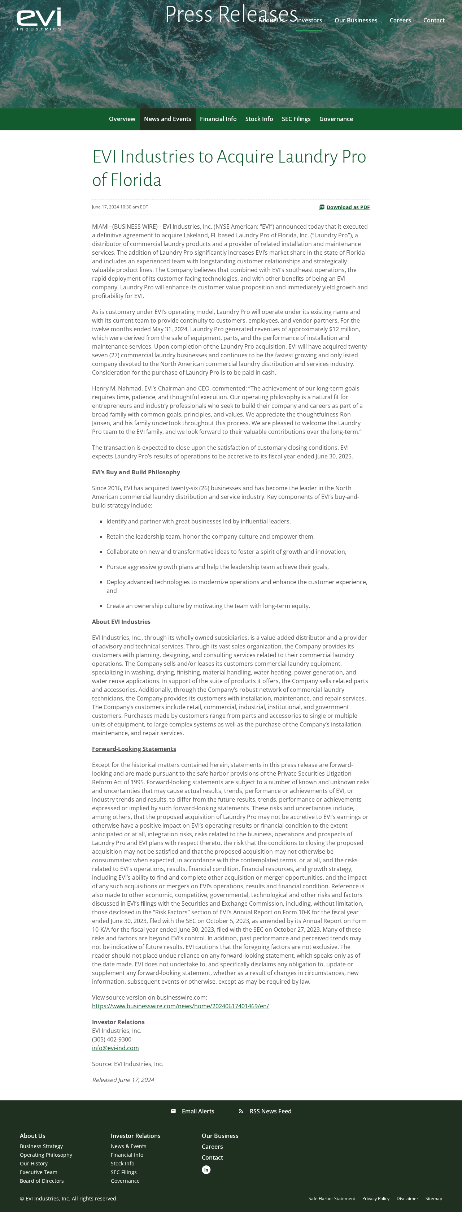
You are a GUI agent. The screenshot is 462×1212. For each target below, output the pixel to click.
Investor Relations (136, 1136)
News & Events (129, 1146)
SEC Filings (296, 119)
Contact (434, 20)
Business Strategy (41, 1146)
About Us (271, 20)
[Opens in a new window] (206, 1169)
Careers (400, 20)
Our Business (220, 1136)
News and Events (167, 119)
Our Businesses (356, 20)
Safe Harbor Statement (332, 1198)
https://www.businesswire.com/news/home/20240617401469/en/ (180, 1006)
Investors (309, 20)
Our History (34, 1163)
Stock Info (259, 119)
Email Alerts (197, 1111)
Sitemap (434, 1198)
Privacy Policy (375, 1198)
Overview (122, 119)
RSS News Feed (270, 1111)
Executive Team (38, 1172)
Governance (336, 119)
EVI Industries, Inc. (48, 1198)
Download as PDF (348, 207)
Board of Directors (42, 1180)
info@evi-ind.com (115, 1048)
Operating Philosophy (46, 1154)
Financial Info (218, 119)
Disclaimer (407, 1198)
